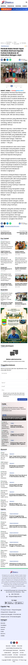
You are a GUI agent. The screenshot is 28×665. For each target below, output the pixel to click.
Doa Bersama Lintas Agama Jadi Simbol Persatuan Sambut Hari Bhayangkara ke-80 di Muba (21, 268)
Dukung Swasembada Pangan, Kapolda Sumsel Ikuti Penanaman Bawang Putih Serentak (18, 535)
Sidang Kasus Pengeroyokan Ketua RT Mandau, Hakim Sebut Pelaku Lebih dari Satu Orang (18, 564)
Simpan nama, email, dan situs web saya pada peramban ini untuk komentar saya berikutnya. (14, 394)
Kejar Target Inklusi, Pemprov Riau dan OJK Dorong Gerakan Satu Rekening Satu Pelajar (18, 457)
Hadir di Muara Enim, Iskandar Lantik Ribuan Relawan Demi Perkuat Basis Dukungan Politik (16, 426)
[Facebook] (2, 60)
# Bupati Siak (12, 612)
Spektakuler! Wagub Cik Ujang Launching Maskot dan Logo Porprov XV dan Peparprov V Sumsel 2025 (7, 303)
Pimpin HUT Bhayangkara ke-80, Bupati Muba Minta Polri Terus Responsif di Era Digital (7, 268)
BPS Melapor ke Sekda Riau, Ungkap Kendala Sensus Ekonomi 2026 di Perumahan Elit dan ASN (17, 466)
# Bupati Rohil (4, 612)
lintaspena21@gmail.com (15, 596)
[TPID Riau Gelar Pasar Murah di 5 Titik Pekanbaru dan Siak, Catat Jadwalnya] (4, 474)
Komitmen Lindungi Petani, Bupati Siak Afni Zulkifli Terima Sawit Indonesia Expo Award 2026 (18, 495)
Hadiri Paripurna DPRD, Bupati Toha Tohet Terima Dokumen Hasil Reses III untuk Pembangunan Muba (7, 252)
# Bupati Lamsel (5, 616)
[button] (26, 2)
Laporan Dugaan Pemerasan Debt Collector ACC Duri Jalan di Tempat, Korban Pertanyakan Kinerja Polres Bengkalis (17, 526)
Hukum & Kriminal (14, 513)
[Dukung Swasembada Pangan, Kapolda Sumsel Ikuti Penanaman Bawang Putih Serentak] (4, 534)
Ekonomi (12, 454)
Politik (4, 415)
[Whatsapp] (10, 60)
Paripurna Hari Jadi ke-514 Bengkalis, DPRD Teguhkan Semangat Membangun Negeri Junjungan (18, 443)
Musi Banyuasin (5, 46)
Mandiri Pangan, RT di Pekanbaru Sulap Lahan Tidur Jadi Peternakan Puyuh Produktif (17, 504)
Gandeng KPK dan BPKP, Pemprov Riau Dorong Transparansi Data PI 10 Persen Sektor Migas (18, 485)
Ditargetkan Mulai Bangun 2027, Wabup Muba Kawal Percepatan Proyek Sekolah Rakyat (7, 284)
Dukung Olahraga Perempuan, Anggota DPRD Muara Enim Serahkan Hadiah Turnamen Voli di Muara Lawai (14, 418)
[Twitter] (5, 60)
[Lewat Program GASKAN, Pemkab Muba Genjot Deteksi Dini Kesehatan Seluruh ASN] (21, 245)
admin (2, 57)
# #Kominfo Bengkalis (6, 614)
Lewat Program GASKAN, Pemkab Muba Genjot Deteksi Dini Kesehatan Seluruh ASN (21, 252)
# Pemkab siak (17, 614)
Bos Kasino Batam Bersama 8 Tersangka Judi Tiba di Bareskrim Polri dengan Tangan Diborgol (17, 554)
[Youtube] (17, 643)
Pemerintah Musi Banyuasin (12, 226)
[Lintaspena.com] (7, 2)
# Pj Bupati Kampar (6, 610)
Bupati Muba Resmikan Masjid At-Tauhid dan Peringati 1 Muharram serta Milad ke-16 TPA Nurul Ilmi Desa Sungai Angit (21, 303)
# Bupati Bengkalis (16, 610)
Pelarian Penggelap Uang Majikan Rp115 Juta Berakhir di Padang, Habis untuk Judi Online (17, 516)
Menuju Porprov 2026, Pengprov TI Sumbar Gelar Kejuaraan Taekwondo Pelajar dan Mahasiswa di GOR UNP (18, 545)
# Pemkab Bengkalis (15, 616)
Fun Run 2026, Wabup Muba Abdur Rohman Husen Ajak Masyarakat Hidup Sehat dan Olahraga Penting (21, 284)
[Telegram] (7, 60)
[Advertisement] (14, 25)
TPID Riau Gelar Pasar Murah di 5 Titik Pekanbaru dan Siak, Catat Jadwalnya (18, 476)
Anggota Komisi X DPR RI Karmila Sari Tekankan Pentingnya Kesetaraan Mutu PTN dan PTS (17, 435)
